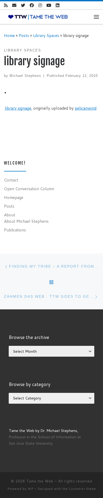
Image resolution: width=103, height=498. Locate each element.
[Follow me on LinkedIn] (57, 5)
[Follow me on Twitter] (23, 5)
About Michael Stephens (26, 221)
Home (9, 35)
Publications (15, 230)
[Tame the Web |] (38, 17)
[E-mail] (14, 5)
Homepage (13, 197)
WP (31, 489)
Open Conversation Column (29, 189)
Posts (24, 35)
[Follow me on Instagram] (40, 5)
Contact (11, 180)
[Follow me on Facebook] (32, 5)
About (9, 215)
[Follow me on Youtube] (48, 5)
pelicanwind (85, 108)
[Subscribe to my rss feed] (6, 5)
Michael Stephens (25, 76)
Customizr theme (82, 489)
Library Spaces (46, 35)
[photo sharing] (5, 92)
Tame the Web (39, 481)
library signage (18, 108)
